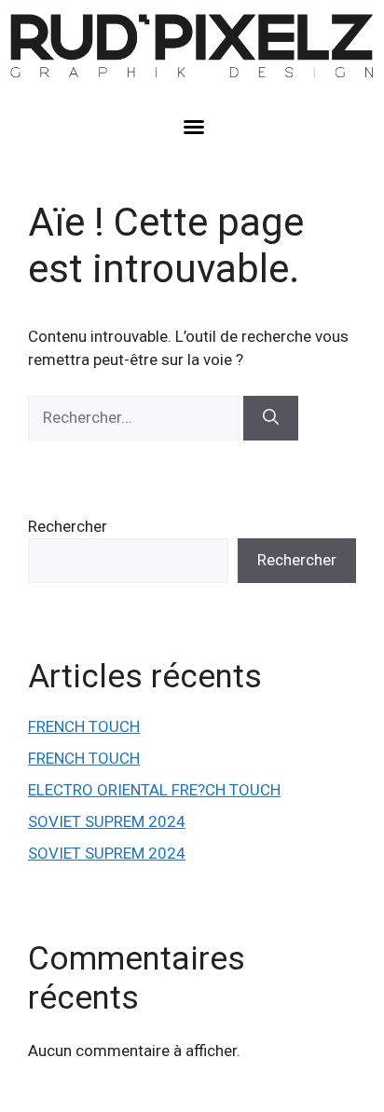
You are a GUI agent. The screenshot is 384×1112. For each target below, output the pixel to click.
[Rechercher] (270, 418)
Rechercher (67, 526)
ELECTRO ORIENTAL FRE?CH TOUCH (154, 789)
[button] (194, 126)
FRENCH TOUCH (84, 726)
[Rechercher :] (135, 417)
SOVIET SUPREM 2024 (106, 821)
